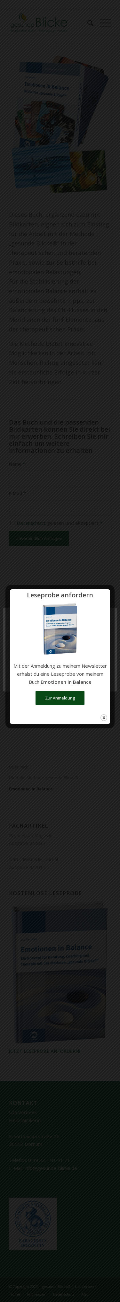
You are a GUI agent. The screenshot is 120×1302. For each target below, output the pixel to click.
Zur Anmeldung (60, 698)
